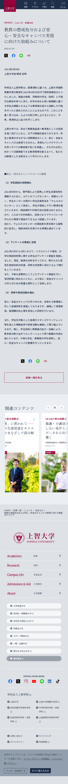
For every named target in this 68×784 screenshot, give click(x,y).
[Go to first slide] (61, 407)
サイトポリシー (17, 741)
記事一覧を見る (34, 377)
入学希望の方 (19, 605)
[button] (45, 419)
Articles (8, 23)
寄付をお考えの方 (21, 651)
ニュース (19, 23)
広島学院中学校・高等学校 (20, 719)
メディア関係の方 (21, 635)
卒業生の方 (18, 628)
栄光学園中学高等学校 (20, 707)
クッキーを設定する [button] (15, 770)
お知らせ (29, 23)
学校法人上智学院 (18, 694)
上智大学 (14, 701)
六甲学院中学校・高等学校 (49, 709)
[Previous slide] (48, 407)
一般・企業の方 (20, 643)
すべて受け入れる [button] (40, 770)
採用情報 (43, 741)
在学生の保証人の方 (22, 620)
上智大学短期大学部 (48, 701)
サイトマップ (45, 735)
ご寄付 (44, 7)
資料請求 (17, 658)
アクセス (35, 7)
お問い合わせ (16, 735)
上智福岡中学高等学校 (49, 717)
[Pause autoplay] (54, 407)
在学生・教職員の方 (22, 613)
